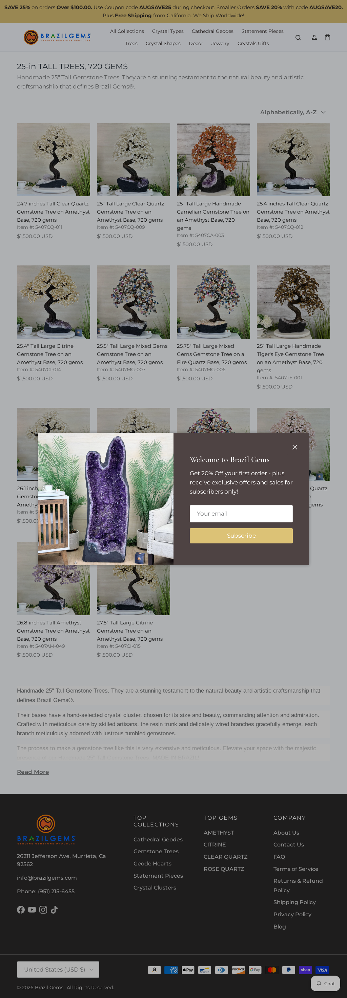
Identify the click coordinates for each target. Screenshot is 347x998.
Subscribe (241, 535)
